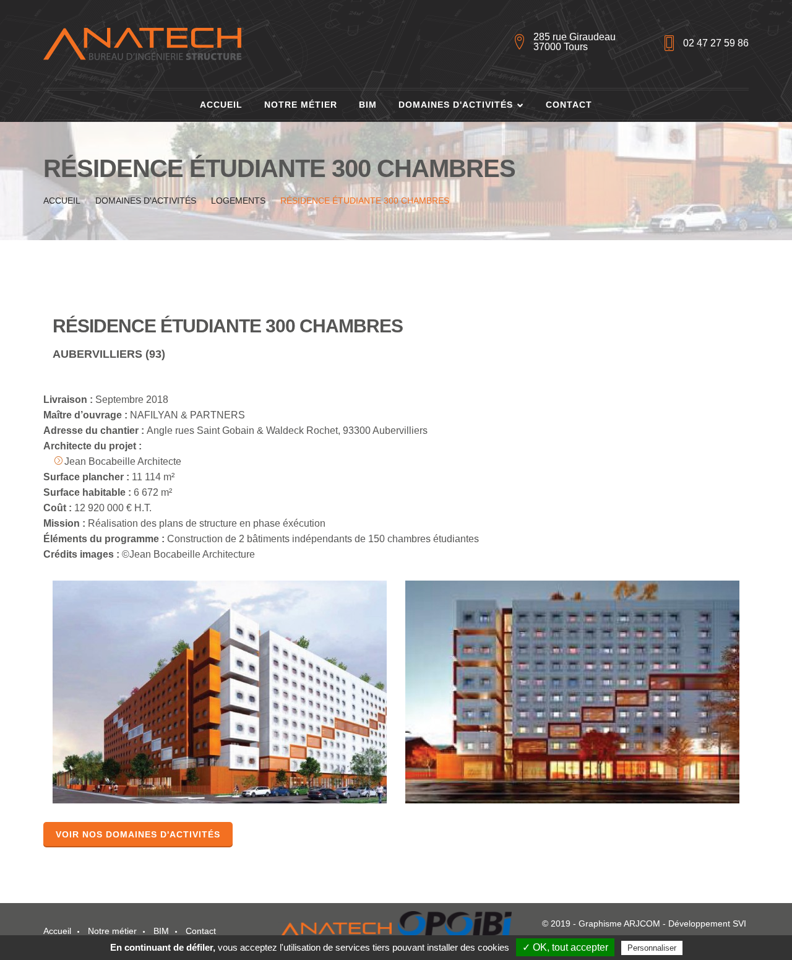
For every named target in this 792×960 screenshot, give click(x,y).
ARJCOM (642, 923)
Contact (569, 105)
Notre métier (300, 105)
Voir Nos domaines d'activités (138, 834)
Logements (238, 200)
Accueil (221, 105)
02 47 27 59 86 (716, 43)
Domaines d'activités (455, 105)
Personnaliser (651, 948)
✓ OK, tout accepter (565, 947)
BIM (368, 105)
